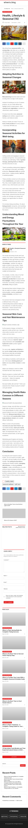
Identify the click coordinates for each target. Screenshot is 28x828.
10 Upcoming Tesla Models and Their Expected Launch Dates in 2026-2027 (14, 749)
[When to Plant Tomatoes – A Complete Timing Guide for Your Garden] (14, 713)
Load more (14, 756)
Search (4, 763)
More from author (20, 527)
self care (17, 484)
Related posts (21, 526)
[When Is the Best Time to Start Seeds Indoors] (14, 689)
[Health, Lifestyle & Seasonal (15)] (5, 250)
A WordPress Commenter (8, 800)
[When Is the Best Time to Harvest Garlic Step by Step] (14, 642)
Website (6, 588)
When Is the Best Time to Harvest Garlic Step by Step (13, 654)
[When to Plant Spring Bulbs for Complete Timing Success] (14, 619)
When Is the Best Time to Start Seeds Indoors (12, 702)
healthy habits (9, 481)
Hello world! (19, 800)
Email (5, 582)
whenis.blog (10, 2)
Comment (6, 560)
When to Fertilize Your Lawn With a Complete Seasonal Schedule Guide (13, 678)
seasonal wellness (8, 484)
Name (5, 575)
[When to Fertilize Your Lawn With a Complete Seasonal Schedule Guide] (14, 666)
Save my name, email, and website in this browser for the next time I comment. (14, 597)
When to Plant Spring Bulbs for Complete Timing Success (12, 631)
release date (21, 816)
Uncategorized (7, 8)
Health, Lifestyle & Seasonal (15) (18, 249)
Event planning (11, 816)
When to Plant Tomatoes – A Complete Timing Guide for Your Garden (12, 725)
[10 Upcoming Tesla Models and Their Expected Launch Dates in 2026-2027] (14, 737)
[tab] (22, 526)
